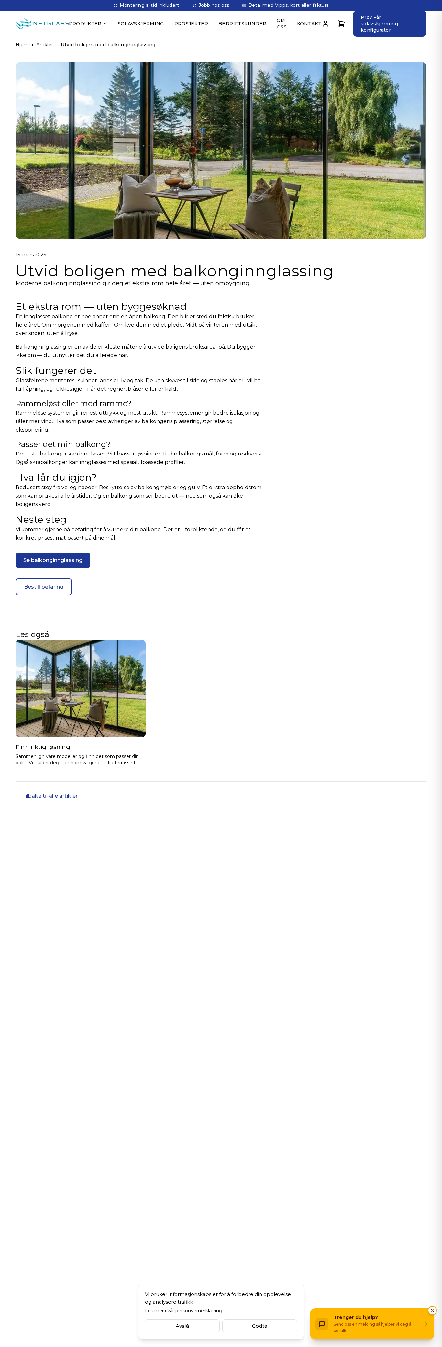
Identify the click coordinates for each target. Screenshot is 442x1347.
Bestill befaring (43, 587)
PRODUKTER (85, 24)
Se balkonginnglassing (53, 560)
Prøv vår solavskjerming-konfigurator (380, 23)
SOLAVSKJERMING (141, 24)
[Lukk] (432, 1310)
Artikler (44, 45)
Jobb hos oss (214, 5)
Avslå (182, 1326)
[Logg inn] (326, 23)
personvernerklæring (198, 1311)
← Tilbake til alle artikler (47, 796)
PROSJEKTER (191, 24)
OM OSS (282, 23)
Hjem (22, 45)
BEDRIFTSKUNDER (242, 24)
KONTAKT (309, 24)
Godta (259, 1326)
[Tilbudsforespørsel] (341, 23)
